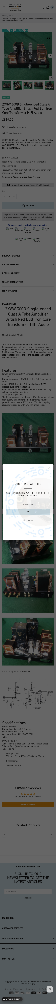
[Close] (49, 468)
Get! (28, 512)
